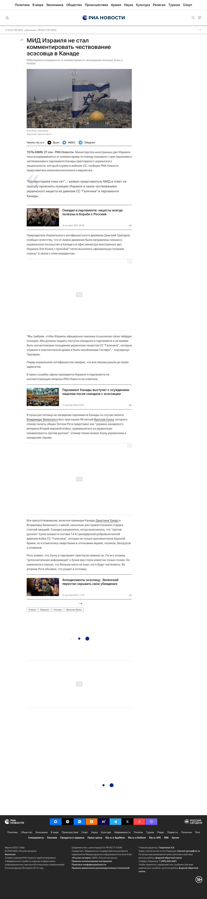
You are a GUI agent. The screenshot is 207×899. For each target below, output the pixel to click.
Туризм (150, 832)
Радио (160, 832)
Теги (197, 832)
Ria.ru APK (155, 837)
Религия (138, 832)
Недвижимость (122, 832)
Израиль (44, 609)
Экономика (41, 832)
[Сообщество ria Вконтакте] (79, 821)
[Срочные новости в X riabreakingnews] (139, 821)
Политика (12, 832)
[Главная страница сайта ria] (103, 18)
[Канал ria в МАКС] (55, 821)
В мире (32, 609)
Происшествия (70, 832)
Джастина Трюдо (107, 520)
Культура (106, 832)
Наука (94, 832)
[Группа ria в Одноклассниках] (91, 821)
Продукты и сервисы (72, 837)
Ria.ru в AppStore (115, 837)
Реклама (52, 837)
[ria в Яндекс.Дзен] (67, 821)
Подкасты (172, 832)
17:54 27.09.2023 (14, 30)
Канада (58, 609)
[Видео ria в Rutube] (103, 821)
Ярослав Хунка (104, 419)
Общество (26, 832)
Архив (175, 837)
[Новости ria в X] (127, 821)
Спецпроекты (36, 837)
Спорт (84, 832)
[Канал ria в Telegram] (115, 821)
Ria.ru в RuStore (137, 837)
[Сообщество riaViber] (151, 821)
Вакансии (10, 854)
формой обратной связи (168, 857)
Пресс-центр (94, 837)
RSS (166, 837)
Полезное (186, 832)
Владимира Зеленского (42, 419)
